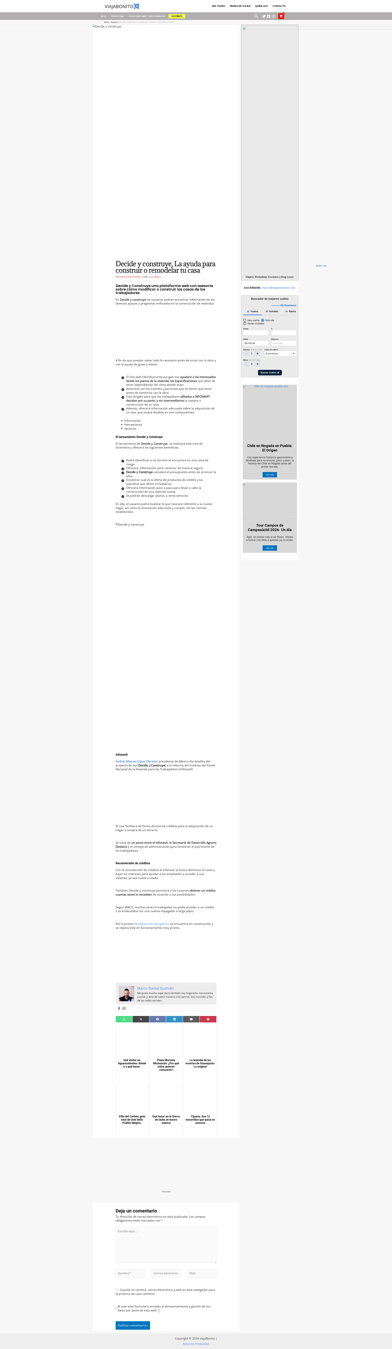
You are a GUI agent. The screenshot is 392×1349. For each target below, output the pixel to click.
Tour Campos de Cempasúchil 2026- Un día (270, 527)
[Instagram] (273, 16)
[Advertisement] (166, 335)
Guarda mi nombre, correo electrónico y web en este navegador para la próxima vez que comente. (165, 1292)
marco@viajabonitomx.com (278, 287)
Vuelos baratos (156, 16)
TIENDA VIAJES (117, 16)
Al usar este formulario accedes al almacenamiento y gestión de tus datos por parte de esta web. (164, 1308)
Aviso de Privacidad (196, 1344)
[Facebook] (268, 16)
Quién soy (321, 266)
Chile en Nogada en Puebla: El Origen (269, 448)
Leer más (270, 475)
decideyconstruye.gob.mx (152, 924)
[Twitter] (264, 16)
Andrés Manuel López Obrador (137, 761)
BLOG (103, 16)
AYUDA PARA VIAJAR (137, 16)
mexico (157, 277)
